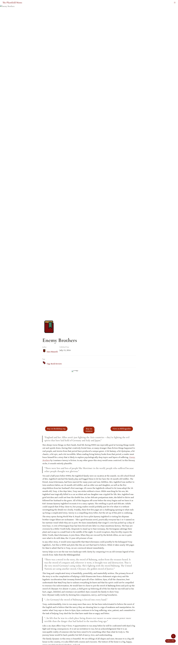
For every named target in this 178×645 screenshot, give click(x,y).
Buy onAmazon (88, 430)
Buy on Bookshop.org (56, 429)
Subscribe (170, 641)
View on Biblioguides (122, 429)
